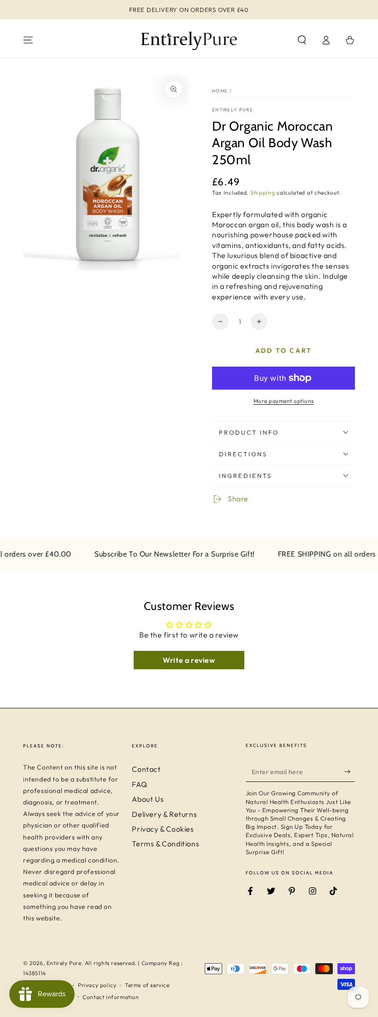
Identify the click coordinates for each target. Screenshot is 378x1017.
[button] (302, 40)
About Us (148, 799)
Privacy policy (97, 985)
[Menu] (28, 40)
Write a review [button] (189, 660)
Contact (146, 769)
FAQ (139, 784)
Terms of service (147, 985)
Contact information (111, 997)
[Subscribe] (349, 771)
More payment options (284, 400)
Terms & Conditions (165, 843)
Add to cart (283, 350)
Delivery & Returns (164, 814)
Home (220, 91)
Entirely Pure (232, 110)
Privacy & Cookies (163, 828)
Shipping (262, 192)
